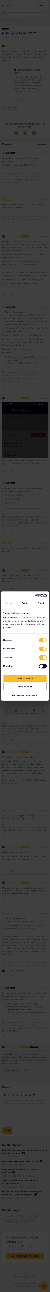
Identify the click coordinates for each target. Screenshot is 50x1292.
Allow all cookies (25, 678)
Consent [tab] (9, 603)
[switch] (43, 648)
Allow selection (25, 686)
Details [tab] (25, 603)
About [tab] (41, 603)
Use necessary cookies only (25, 695)
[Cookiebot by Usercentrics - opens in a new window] (35, 595)
